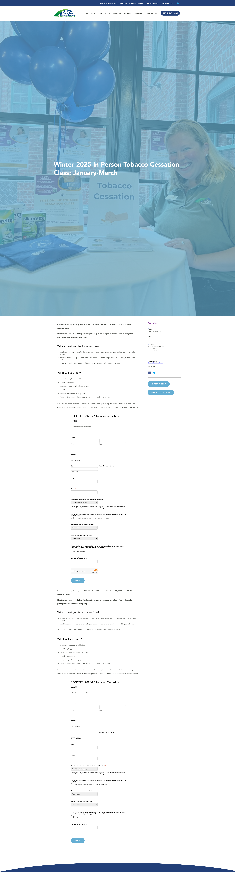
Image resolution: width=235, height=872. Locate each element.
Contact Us (167, 3)
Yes (74, 550)
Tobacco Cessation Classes (155, 363)
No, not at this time (79, 551)
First (72, 444)
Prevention (104, 13)
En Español (152, 3)
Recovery (139, 13)
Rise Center (152, 13)
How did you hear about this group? (83, 535)
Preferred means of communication (82, 524)
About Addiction (108, 3)
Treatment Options (122, 13)
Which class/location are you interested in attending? (88, 499)
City (72, 466)
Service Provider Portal (131, 3)
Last (100, 444)
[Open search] (178, 3)
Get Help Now (170, 13)
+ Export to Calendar (160, 392)
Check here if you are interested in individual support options (91, 518)
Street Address (75, 460)
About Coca (90, 13)
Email (73, 478)
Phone (73, 489)
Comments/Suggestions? (79, 558)
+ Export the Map (158, 384)
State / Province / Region (106, 466)
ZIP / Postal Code (76, 471)
